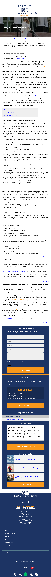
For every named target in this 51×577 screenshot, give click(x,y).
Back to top (46, 256)
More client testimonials (25, 447)
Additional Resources (10, 115)
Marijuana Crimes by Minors (15, 419)
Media (7, 536)
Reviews (7, 539)
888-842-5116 (28, 521)
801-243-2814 (33, 95)
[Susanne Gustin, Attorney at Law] (25, 12)
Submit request (25, 370)
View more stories (25, 484)
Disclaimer (24, 564)
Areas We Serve (9, 545)
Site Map (18, 564)
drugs (45, 42)
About (7, 549)
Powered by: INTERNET (23, 567)
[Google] (23, 502)
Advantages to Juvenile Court (10, 263)
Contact (7, 555)
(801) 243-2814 (25, 5)
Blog (6, 552)
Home (7, 530)
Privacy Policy (32, 564)
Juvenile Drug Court (10, 112)
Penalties (7, 109)
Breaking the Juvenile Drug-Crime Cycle (13, 271)
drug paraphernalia (19, 58)
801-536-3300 (26, 523)
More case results (25, 405)
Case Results (9, 542)
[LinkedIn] (28, 502)
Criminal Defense (10, 533)
